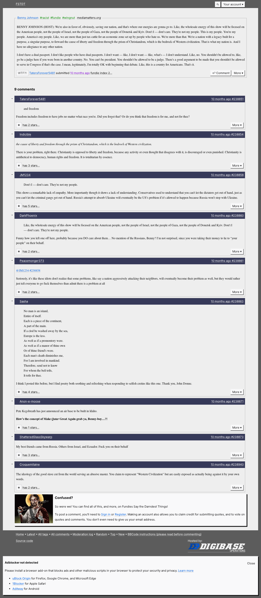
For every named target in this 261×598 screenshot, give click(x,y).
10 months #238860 (227, 215)
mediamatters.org (89, 18)
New (121, 534)
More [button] (237, 73)
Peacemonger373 (32, 261)
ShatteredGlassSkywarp (36, 437)
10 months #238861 (227, 261)
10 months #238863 (227, 301)
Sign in (105, 514)
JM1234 (25, 175)
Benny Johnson (27, 18)
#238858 (35, 270)
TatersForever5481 (42, 73)
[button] (218, 4)
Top (112, 534)
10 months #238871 (227, 401)
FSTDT (20, 4)
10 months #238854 (227, 134)
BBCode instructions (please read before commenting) (164, 534)
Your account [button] (232, 4)
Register (120, 514)
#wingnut (68, 18)
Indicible (25, 134)
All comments (60, 534)
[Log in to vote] (22, 73)
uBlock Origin (21, 578)
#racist (44, 18)
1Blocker (18, 583)
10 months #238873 (227, 437)
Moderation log (83, 534)
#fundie (55, 18)
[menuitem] (233, 4)
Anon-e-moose (30, 401)
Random (101, 534)
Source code (24, 541)
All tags (43, 534)
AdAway (17, 589)
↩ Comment (220, 73)
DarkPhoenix (28, 215)
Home (20, 534)
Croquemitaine (30, 464)
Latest (31, 534)
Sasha (24, 301)
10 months (80, 73)
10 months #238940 (227, 464)
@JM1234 (22, 270)
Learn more (186, 570)
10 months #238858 (227, 175)
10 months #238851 (227, 99)
